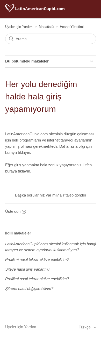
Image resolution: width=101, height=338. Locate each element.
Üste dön (12, 211)
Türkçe (85, 327)
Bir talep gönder (73, 195)
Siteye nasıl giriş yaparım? (27, 269)
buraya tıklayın (17, 152)
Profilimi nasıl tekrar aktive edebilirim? (37, 259)
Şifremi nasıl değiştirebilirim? (29, 288)
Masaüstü (46, 27)
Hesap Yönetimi (72, 27)
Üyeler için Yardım (19, 27)
